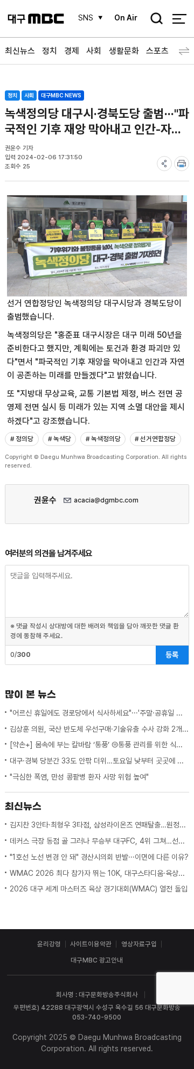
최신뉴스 (20, 51)
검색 (153, 19)
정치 (49, 51)
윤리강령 (49, 944)
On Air (125, 17)
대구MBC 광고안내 (97, 960)
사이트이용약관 (91, 944)
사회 (93, 51)
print (181, 163)
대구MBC (36, 18)
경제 (71, 51)
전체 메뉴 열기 (179, 18)
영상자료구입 (139, 944)
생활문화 (124, 51)
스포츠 (157, 51)
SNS (85, 17)
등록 (171, 654)
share (164, 163)
